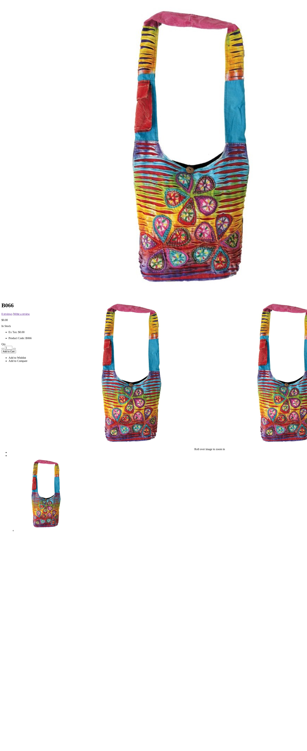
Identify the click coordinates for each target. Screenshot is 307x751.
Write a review (22, 313)
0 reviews (6, 313)
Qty (3, 344)
